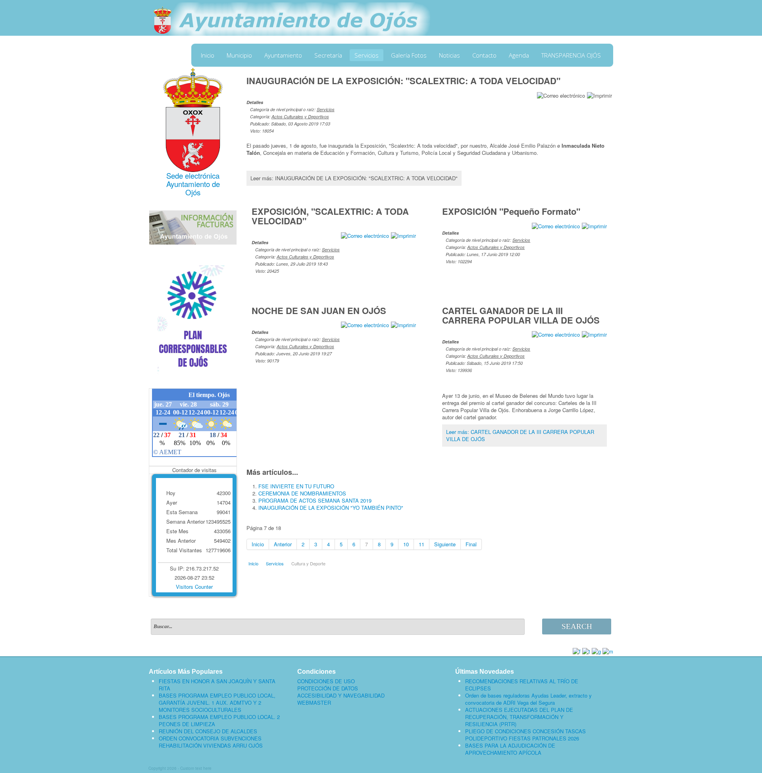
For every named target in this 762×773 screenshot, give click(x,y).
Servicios (366, 55)
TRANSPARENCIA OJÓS (571, 55)
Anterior (283, 544)
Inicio (207, 55)
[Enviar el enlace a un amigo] (561, 94)
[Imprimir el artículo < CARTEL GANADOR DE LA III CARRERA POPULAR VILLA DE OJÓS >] (594, 334)
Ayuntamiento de (193, 184)
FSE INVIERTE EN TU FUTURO (296, 486)
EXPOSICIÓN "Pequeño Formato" (511, 211)
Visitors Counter (194, 586)
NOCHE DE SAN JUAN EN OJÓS (319, 310)
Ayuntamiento (283, 55)
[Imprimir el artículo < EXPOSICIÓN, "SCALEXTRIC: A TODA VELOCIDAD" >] (403, 235)
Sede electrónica (192, 175)
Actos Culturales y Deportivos (300, 117)
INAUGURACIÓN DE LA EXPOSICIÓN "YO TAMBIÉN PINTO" (330, 507)
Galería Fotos (409, 55)
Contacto (484, 55)
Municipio (239, 55)
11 (421, 544)
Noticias (449, 55)
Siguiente (445, 544)
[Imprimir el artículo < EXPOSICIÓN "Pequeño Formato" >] (594, 225)
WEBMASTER (314, 702)
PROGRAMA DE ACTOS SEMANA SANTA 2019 (314, 500)
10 (406, 544)
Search (577, 626)
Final (471, 544)
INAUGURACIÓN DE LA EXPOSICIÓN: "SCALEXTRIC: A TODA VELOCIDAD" (403, 80)
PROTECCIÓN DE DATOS (327, 688)
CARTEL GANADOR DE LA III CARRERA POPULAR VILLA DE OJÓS (521, 315)
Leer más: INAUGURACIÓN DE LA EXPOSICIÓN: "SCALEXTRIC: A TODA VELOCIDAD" (354, 178)
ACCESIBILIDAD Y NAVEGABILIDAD (341, 695)
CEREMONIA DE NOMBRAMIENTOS (302, 493)
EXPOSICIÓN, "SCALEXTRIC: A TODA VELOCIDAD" (330, 216)
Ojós (192, 192)
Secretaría (328, 55)
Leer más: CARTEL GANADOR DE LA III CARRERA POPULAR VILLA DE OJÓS (520, 435)
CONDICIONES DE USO (326, 681)
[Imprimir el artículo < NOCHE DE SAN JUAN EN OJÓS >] (403, 324)
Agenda (519, 55)
